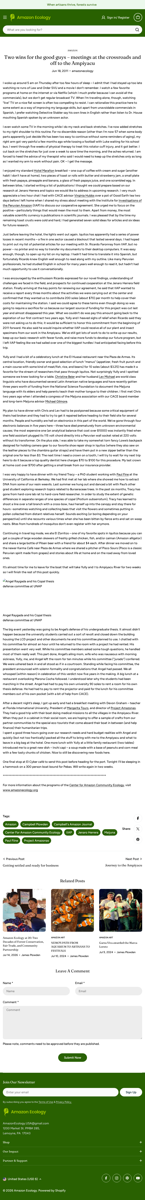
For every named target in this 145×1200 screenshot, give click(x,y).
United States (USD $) (23, 1179)
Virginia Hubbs (84, 195)
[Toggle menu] (5, 17)
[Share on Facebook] (138, 818)
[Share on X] (138, 829)
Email (80, 983)
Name (8, 983)
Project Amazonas (123, 708)
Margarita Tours (77, 708)
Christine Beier (65, 376)
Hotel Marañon (44, 170)
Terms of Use (46, 1102)
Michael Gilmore (56, 401)
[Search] (137, 30)
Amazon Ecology (25, 1190)
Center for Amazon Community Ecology (96, 785)
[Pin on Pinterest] (138, 839)
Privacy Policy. (64, 1102)
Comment (11, 1002)
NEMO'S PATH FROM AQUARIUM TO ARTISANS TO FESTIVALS (70, 946)
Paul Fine (123, 474)
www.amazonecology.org (20, 790)
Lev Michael (107, 376)
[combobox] (72, 29)
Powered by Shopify (52, 1190)
